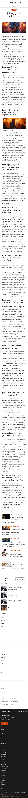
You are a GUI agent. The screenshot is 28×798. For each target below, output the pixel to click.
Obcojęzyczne (4, 645)
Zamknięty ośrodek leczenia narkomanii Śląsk (15, 588)
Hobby (2, 626)
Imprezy (2, 629)
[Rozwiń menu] (14, 6)
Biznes (2, 617)
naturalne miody (14, 701)
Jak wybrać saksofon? (15, 526)
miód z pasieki (5, 701)
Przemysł (3, 654)
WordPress (16, 796)
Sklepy (2, 660)
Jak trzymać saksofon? (15, 538)
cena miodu (4, 696)
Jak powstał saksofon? (15, 562)
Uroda (2, 679)
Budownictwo (4, 620)
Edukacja (14, 9)
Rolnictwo (3, 657)
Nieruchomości (4, 642)
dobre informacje (14, 2)
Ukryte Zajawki (4, 675)
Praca (2, 648)
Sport (2, 663)
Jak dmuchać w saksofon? (16, 514)
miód (11, 696)
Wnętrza (3, 685)
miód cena (17, 696)
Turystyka (3, 672)
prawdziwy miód (13, 704)
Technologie (3, 666)
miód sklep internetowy (16, 698)
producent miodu (5, 707)
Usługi (2, 682)
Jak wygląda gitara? (15, 550)
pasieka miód (5, 704)
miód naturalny (5, 698)
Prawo (2, 651)
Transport (3, 669)
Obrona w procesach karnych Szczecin (17, 607)
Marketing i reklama (5, 632)
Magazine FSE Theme (5, 796)
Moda (2, 635)
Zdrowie (2, 688)
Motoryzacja (3, 639)
